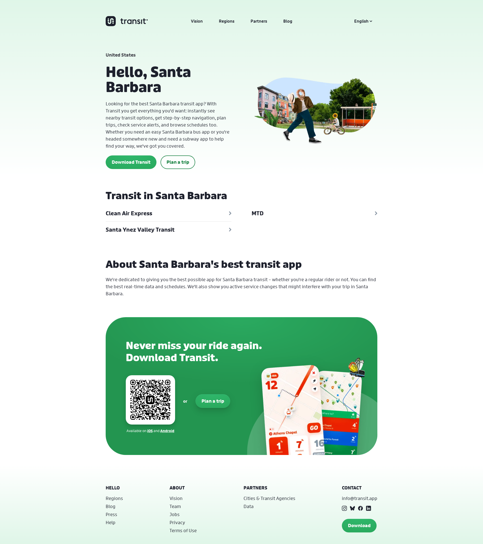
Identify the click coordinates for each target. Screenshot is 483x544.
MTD (258, 213)
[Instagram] (344, 508)
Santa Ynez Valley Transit (140, 229)
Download (359, 525)
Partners (259, 21)
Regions (226, 21)
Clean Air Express (129, 213)
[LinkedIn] (368, 508)
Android (167, 430)
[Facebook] (360, 508)
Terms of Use (183, 530)
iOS (150, 430)
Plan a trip (178, 162)
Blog (287, 21)
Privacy (177, 522)
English (361, 21)
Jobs (175, 514)
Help (110, 522)
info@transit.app (359, 498)
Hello (113, 488)
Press (111, 514)
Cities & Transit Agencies (269, 498)
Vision (197, 21)
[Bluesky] (352, 508)
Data (249, 506)
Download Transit (131, 162)
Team (175, 506)
